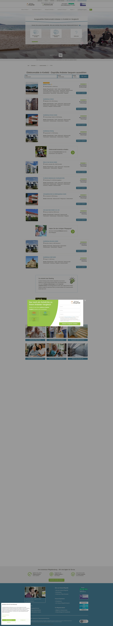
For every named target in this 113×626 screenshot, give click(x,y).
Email (61, 306)
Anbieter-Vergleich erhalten (69, 323)
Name (61, 310)
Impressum (4, 616)
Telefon (61, 314)
